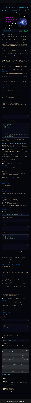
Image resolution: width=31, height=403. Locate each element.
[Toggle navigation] (3, 1)
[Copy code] (28, 116)
